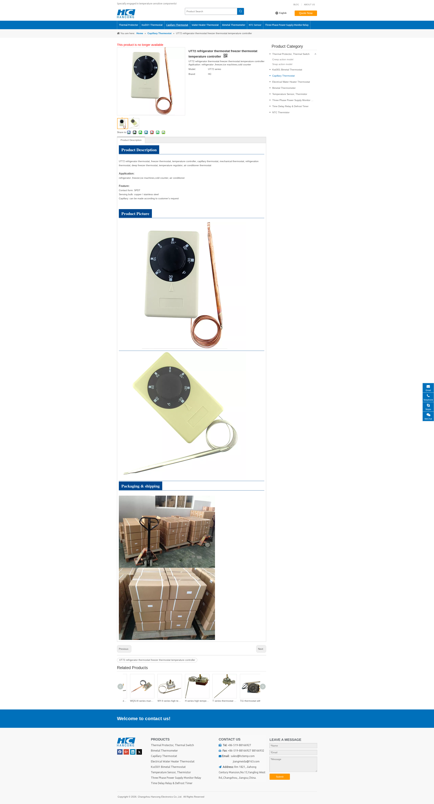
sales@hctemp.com (243, 755)
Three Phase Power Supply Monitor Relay (294, 100)
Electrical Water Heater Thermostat (291, 81)
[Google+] (126, 752)
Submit (279, 776)
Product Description (131, 140)
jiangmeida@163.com (246, 761)
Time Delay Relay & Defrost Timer (290, 106)
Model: (192, 69)
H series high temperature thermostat (192, 700)
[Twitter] (139, 752)
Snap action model (282, 64)
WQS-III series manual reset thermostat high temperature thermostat (137, 700)
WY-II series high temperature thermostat (164, 700)
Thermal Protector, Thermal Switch (291, 54)
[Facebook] (120, 752)
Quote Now (306, 13)
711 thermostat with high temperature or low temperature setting (246, 700)
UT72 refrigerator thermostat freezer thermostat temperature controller (157, 660)
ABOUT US (309, 4)
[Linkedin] (132, 752)
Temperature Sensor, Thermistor (289, 94)
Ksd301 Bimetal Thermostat (287, 69)
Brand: (192, 74)
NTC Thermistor (281, 112)
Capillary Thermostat (283, 75)
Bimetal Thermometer (284, 88)
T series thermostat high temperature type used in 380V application (219, 700)
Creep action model (282, 59)
